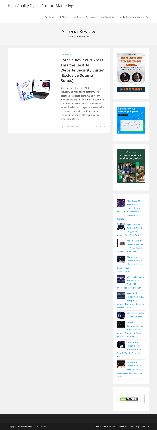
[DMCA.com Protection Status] (129, 398)
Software (66, 54)
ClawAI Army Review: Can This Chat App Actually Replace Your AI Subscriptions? (130, 264)
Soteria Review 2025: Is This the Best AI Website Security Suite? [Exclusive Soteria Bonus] (82, 70)
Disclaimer (122, 426)
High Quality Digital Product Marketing (40, 5)
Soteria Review (83, 36)
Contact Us (144, 426)
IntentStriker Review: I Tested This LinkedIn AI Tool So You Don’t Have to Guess (129, 349)
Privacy (97, 426)
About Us (133, 426)
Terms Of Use (109, 426)
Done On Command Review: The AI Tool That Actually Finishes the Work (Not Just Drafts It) (130, 329)
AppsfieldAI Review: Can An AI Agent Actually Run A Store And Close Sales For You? (130, 369)
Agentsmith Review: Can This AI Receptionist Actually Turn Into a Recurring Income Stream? (130, 300)
